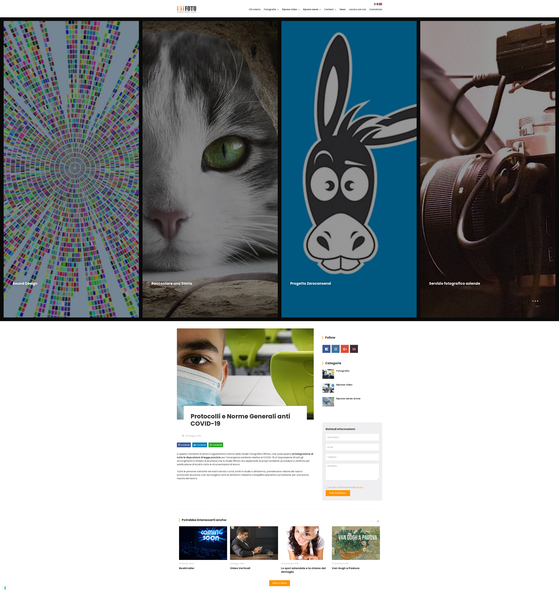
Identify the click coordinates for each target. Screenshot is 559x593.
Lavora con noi (357, 9)
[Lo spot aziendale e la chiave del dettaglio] (305, 543)
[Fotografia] (328, 374)
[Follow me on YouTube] (354, 349)
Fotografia (270, 9)
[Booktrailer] (203, 543)
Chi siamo (254, 9)
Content (329, 9)
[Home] (186, 9)
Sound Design (25, 283)
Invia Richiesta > (338, 493)
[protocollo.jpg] (245, 373)
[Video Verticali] (254, 543)
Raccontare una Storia (171, 283)
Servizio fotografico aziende (454, 283)
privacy (359, 487)
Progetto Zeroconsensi (310, 283)
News (343, 9)
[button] (533, 301)
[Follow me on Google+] (345, 349)
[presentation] (7, 169)
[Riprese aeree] (328, 402)
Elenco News (279, 583)
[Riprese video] (328, 388)
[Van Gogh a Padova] (356, 543)
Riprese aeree (311, 9)
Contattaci (375, 9)
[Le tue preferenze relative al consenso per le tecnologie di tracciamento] (5, 588)
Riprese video (290, 9)
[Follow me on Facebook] (326, 349)
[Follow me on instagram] (336, 349)
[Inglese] (380, 4)
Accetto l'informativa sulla (346, 487)
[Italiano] (376, 4)
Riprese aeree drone (348, 398)
